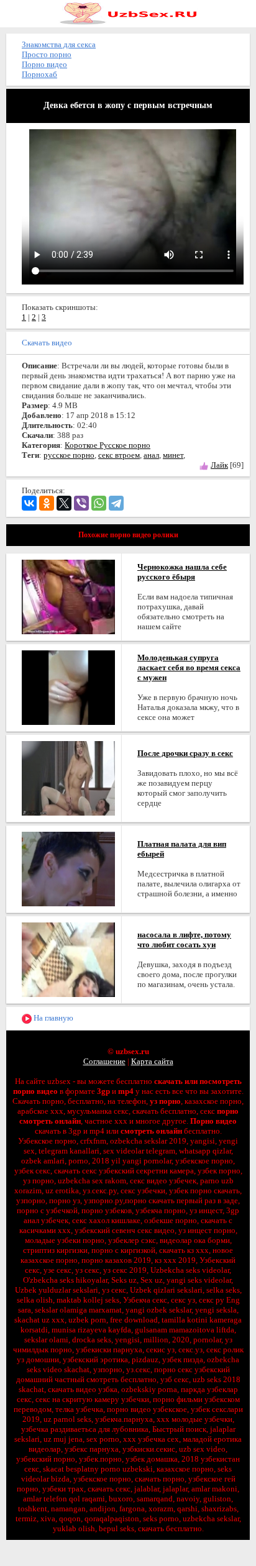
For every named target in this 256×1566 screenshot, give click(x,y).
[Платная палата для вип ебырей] (68, 868)
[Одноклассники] (46, 503)
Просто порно (46, 54)
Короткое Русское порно (107, 445)
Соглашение (104, 1061)
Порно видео (44, 64)
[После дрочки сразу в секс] (68, 777)
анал (151, 455)
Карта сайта (152, 1061)
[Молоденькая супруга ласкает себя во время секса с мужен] (68, 686)
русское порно (68, 455)
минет (173, 455)
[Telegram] (116, 503)
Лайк (219, 465)
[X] (64, 503)
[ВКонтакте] (29, 503)
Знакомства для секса (59, 44)
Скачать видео (47, 342)
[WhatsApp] (98, 503)
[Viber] (81, 503)
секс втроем (119, 455)
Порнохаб (39, 74)
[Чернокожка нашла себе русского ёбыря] (68, 596)
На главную (52, 1017)
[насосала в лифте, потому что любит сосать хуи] (68, 958)
